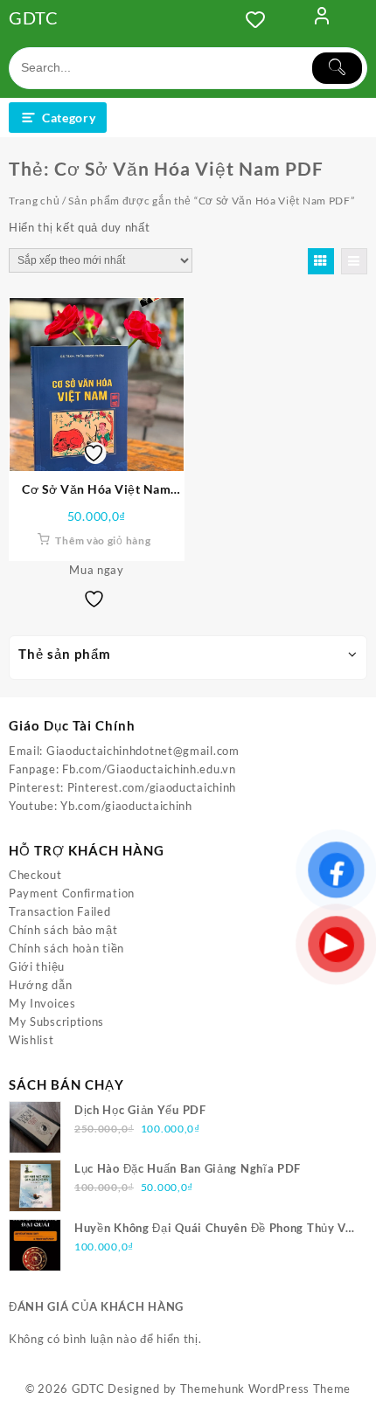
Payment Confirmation (72, 893)
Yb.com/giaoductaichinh (125, 806)
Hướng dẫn (40, 985)
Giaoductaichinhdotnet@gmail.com (143, 751)
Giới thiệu (37, 966)
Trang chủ (34, 200)
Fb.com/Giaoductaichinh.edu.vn (148, 769)
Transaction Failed (60, 911)
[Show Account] (322, 19)
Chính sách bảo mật (63, 930)
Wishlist (31, 1040)
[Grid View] (321, 261)
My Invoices (42, 1003)
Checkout (35, 875)
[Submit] (337, 68)
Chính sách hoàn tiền (66, 948)
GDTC (34, 17)
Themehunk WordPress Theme (266, 1389)
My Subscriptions (56, 1022)
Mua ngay (96, 570)
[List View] (354, 261)
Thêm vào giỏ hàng (102, 540)
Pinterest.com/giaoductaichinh (151, 787)
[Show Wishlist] (260, 19)
